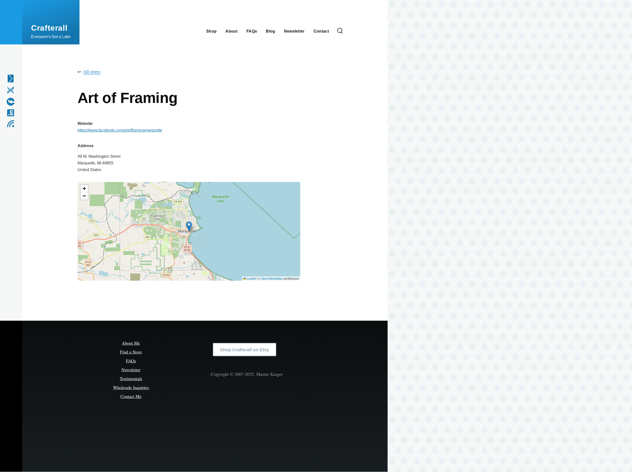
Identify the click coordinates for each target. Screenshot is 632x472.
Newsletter (130, 370)
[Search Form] (340, 31)
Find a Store (131, 352)
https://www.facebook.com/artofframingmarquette (120, 130)
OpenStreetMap (271, 278)
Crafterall (49, 27)
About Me (131, 343)
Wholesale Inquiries (131, 387)
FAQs (131, 361)
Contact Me (130, 396)
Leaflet (251, 278)
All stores (91, 71)
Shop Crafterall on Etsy (244, 349)
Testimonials (131, 378)
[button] (189, 226)
